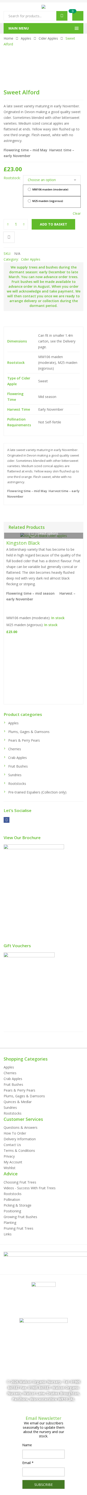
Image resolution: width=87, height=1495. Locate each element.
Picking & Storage (17, 1205)
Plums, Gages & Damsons (29, 731)
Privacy (9, 1156)
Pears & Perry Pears (24, 740)
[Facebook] (6, 820)
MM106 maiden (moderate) (50, 189)
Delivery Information (20, 1139)
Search (61, 16)
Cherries (14, 749)
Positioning (12, 1211)
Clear (77, 213)
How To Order (15, 1133)
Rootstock (12, 178)
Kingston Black (23, 543)
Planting (10, 1222)
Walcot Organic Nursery (40, 1381)
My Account (13, 1162)
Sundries (15, 775)
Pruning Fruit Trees (18, 1228)
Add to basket (53, 224)
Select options (47, 533)
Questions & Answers (20, 1127)
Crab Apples (17, 757)
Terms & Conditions (19, 1150)
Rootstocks (17, 783)
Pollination (12, 1199)
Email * (28, 1462)
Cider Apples (48, 38)
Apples (26, 38)
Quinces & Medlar (18, 1101)
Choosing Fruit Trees (20, 1182)
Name (27, 1445)
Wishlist (9, 1167)
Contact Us (12, 1144)
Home (8, 38)
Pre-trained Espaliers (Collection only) (37, 792)
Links (8, 1234)
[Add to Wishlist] (9, 237)
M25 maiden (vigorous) (47, 201)
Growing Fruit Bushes (20, 1216)
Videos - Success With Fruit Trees (30, 1188)
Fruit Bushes (18, 766)
